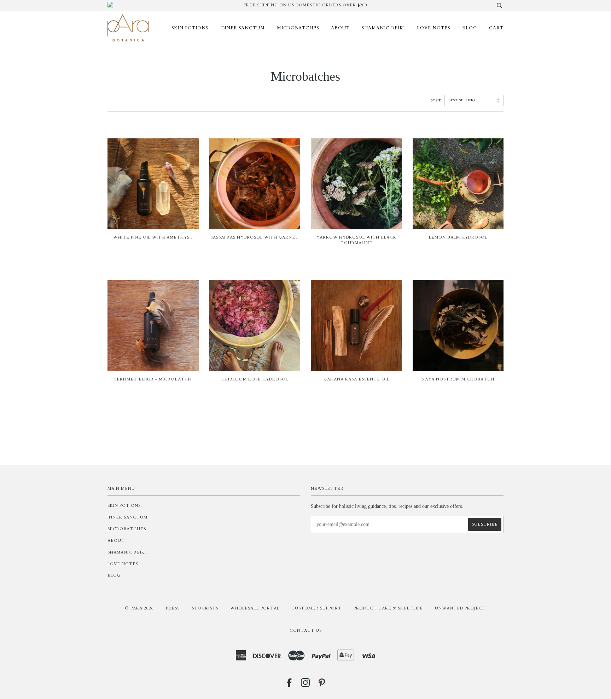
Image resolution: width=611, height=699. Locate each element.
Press (173, 608)
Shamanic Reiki (383, 28)
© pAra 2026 (139, 608)
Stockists (205, 608)
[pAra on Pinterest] (322, 685)
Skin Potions (189, 28)
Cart (496, 28)
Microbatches (298, 28)
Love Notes (433, 28)
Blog (469, 28)
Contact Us (306, 630)
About (340, 28)
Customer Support (316, 608)
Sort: (437, 100)
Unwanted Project (460, 608)
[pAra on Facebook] (289, 685)
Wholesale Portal (254, 608)
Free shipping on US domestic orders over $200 (305, 5)
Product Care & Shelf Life (388, 608)
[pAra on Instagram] (305, 685)
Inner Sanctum (242, 28)
